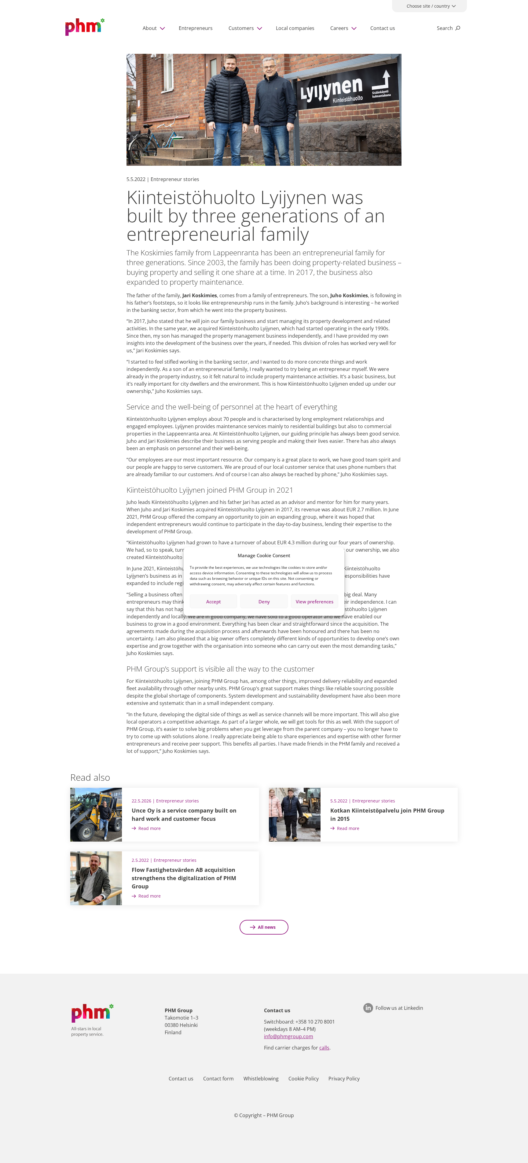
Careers (339, 28)
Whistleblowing (261, 1078)
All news (267, 927)
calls (324, 1047)
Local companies (295, 28)
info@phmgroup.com (288, 1036)
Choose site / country (428, 6)
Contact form (218, 1078)
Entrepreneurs (196, 28)
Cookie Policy (303, 1078)
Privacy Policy (344, 1078)
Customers (241, 28)
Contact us (382, 28)
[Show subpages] (163, 28)
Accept (213, 601)
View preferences (314, 601)
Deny (264, 601)
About (150, 28)
